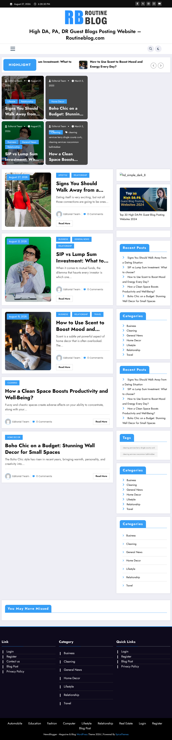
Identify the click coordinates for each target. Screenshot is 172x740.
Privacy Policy (15, 671)
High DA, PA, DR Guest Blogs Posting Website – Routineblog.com (85, 34)
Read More (64, 223)
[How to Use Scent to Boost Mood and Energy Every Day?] (28, 341)
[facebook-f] (137, 4)
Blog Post (12, 666)
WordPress (82, 734)
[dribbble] (148, 4)
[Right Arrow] (160, 65)
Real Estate (126, 723)
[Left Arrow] (153, 65)
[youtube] (160, 4)
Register (12, 656)
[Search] (150, 48)
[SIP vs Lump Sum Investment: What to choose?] (28, 269)
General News (29, 142)
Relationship (27, 101)
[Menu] (12, 49)
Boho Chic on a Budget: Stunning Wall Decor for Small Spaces (65, 111)
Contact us (13, 661)
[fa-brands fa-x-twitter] (143, 4)
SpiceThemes (122, 734)
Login (10, 651)
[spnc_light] (158, 48)
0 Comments (95, 214)
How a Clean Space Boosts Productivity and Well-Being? (64, 156)
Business (12, 142)
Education (34, 723)
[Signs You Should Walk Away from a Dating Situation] (23, 97)
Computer (69, 723)
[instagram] (154, 4)
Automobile (15, 723)
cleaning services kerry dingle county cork (139, 448)
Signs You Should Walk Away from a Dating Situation (22, 111)
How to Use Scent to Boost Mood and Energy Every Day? (109, 64)
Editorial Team (14, 81)
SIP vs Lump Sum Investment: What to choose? (38, 64)
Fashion (52, 723)
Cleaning (12, 382)
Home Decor (57, 101)
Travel (97, 314)
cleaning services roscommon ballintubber (139, 454)
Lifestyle (11, 101)
